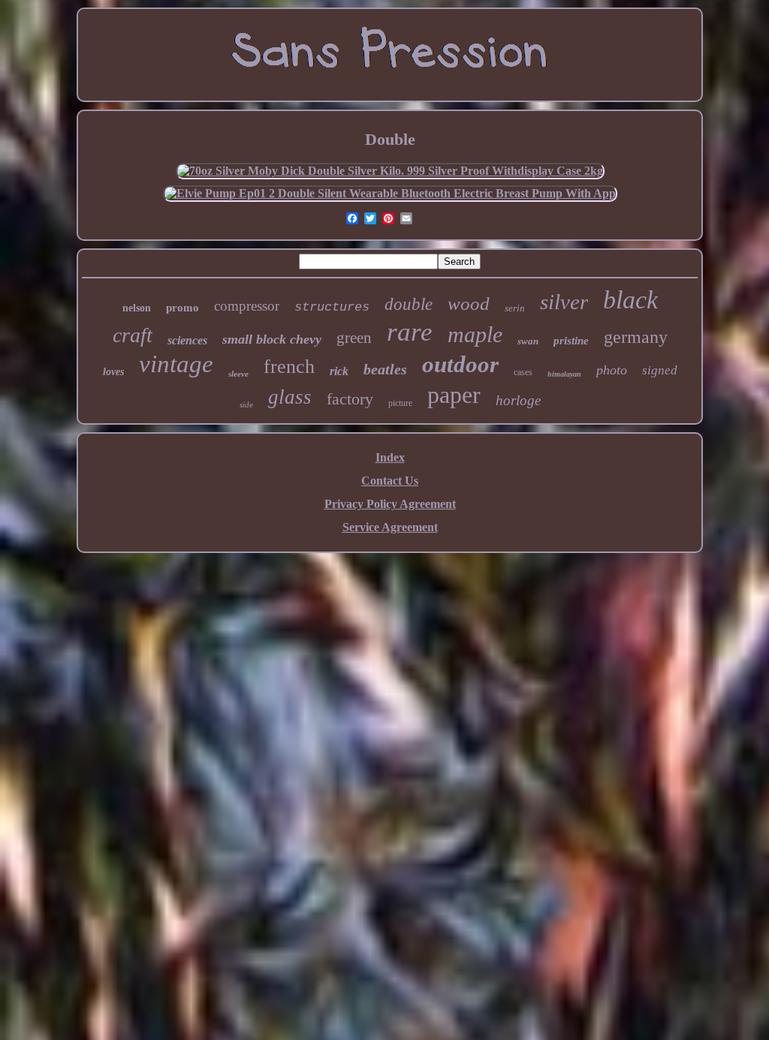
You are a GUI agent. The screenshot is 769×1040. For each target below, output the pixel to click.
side (246, 404)
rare (410, 332)
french (289, 366)
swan (527, 341)
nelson (136, 308)
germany (636, 337)
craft (132, 335)
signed (659, 370)
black (630, 300)
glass (290, 397)
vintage (176, 363)
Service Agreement (390, 527)
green (354, 338)
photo (611, 369)
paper (454, 394)
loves (113, 371)
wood (469, 303)
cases (523, 372)
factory (350, 398)
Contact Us (389, 480)
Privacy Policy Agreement (390, 503)
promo (182, 308)
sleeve (238, 373)
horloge (518, 400)
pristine (571, 341)
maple (475, 334)
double (408, 304)
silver (564, 302)
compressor (246, 306)
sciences (187, 340)
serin (515, 308)
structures (331, 307)
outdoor (460, 364)
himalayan (564, 374)
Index (390, 457)
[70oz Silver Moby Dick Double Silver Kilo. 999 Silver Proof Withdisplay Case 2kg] (390, 170)
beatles (385, 369)
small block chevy (271, 339)
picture (400, 403)
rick (339, 371)
